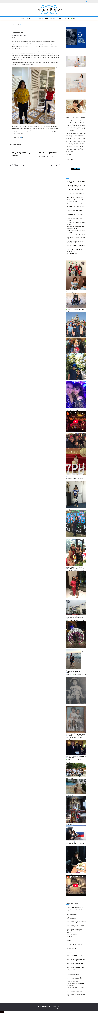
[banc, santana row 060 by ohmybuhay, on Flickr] (76, 872)
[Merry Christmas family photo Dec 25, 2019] (76, 275)
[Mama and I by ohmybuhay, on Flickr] (71, 676)
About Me (27, 18)
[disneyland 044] (76, 379)
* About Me (69, 159)
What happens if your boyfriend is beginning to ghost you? (75, 909)
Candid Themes (62, 1008)
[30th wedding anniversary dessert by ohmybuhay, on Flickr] (74, 672)
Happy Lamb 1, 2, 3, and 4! (77, 987)
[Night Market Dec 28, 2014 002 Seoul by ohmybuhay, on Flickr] (75, 620)
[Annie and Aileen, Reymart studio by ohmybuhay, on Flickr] (76, 732)
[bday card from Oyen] (71, 476)
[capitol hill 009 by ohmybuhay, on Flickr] (82, 756)
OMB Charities (39, 18)
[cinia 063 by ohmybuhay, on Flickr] (68, 735)
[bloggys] (78, 617)
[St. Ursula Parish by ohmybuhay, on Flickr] (76, 823)
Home (22, 18)
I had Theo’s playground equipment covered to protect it (75, 969)
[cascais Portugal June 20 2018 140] (75, 309)
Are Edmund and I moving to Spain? (75, 197)
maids (13, 30)
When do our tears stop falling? (74, 203)
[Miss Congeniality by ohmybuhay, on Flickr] (79, 843)
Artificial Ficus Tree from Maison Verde (76, 234)
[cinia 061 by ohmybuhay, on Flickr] (77, 734)
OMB (25, 35)
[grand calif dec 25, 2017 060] (76, 352)
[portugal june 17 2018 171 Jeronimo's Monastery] (76, 307)
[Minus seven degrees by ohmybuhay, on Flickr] (79, 841)
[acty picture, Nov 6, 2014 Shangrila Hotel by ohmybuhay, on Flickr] (76, 480)
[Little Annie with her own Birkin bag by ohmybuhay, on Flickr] (76, 703)
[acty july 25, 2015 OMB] (72, 410)
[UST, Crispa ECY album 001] (73, 671)
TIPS (33, 18)
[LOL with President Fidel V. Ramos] (74, 568)
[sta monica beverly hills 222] (76, 648)
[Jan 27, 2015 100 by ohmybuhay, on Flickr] (70, 757)
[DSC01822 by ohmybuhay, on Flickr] (76, 793)
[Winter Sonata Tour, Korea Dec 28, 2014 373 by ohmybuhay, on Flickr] (76, 761)
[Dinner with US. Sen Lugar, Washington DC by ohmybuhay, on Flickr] (76, 754)
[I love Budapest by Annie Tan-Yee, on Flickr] (77, 674)
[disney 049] (76, 447)
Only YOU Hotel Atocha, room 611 (75, 249)
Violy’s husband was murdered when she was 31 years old (21, 154)
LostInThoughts (71, 907)
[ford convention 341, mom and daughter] (76, 407)
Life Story (14, 150)
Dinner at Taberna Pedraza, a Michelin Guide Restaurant (75, 931)
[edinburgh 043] (76, 536)
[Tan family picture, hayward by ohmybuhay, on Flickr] (76, 776)
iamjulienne (53, 18)
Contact (47, 18)
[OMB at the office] (76, 507)
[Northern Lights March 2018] (73, 292)
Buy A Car (59, 18)
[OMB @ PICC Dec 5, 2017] (76, 475)
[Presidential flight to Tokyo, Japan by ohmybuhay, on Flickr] (76, 840)
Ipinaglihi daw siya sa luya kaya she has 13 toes (48, 153)
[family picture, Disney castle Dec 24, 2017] (76, 336)
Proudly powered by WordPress (40, 1008)
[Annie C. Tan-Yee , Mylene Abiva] (76, 565)
